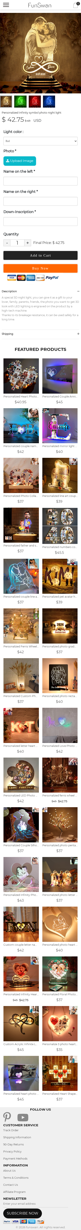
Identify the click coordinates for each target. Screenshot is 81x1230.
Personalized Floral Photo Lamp (60, 994)
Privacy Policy (12, 1151)
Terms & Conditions (16, 1177)
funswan (32, 1227)
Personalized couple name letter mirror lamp (21, 446)
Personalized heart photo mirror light (21, 1093)
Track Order (11, 1130)
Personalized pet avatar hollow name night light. (60, 596)
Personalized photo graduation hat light (60, 646)
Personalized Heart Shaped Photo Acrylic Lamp (60, 1093)
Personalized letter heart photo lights (21, 745)
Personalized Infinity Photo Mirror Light (21, 895)
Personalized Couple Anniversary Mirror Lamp (60, 396)
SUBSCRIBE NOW (22, 1213)
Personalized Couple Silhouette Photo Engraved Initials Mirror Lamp (21, 845)
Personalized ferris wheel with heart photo (60, 795)
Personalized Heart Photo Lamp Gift (21, 396)
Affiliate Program (14, 1191)
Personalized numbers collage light (60, 547)
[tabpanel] (40, 53)
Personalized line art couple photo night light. (60, 496)
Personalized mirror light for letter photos (60, 446)
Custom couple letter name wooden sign (21, 944)
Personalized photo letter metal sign (60, 895)
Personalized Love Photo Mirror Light (60, 745)
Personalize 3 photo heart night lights (60, 1044)
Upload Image (21, 161)
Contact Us (10, 1184)
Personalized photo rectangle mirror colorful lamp (60, 696)
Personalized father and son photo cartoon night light (21, 545)
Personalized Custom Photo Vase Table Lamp (21, 696)
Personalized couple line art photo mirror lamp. (21, 596)
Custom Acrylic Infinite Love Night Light (21, 1044)
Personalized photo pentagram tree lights (60, 845)
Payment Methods (15, 1158)
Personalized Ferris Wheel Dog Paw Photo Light (21, 646)
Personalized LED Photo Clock (21, 795)
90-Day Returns (13, 1144)
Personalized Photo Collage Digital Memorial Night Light (21, 496)
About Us (9, 1170)
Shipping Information (17, 1137)
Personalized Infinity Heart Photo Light (21, 994)
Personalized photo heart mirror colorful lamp (60, 944)
